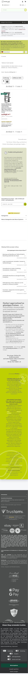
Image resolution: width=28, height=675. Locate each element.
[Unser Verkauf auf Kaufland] (21, 525)
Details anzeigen (14, 671)
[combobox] (12, 52)
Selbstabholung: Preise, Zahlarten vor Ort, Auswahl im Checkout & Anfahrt (13, 283)
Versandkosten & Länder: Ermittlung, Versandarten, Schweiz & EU (12, 269)
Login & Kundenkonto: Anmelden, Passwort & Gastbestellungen (14, 262)
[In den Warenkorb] (25, 204)
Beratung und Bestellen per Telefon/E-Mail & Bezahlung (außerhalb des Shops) (13, 255)
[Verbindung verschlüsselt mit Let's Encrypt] (14, 612)
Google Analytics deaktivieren (6, 499)
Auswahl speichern (14, 669)
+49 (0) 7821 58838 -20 (14, 362)
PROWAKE (9, 554)
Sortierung (6, 78)
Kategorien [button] (4, 215)
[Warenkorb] (25, 1)
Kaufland (9, 413)
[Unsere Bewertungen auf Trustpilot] (23, 530)
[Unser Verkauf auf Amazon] (15, 525)
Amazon (19, 411)
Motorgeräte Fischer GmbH (15, 555)
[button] (22, 1)
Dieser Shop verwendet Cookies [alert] (13, 625)
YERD (2, 554)
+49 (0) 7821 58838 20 (14, 29)
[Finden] (25, 9)
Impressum (15, 646)
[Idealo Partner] (12, 530)
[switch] (4, 651)
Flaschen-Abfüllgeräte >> (11, 72)
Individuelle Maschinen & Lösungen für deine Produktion (14, 276)
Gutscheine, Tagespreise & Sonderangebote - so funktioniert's (14, 290)
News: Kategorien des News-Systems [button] (12, 219)
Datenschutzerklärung (6, 646)
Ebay (8, 411)
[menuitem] (6, 5)
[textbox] (12, 52)
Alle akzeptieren (14, 665)
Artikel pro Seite (17, 78)
